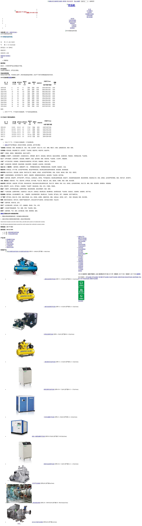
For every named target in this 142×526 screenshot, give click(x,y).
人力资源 (80, 269)
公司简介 (89, 12)
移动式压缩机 (72, 21)
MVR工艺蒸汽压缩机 (37, 522)
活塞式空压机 (13, 32)
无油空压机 (9, 242)
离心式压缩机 (10, 241)
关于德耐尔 (90, 10)
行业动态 (74, 25)
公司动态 (74, 26)
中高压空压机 (85, 278)
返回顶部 (80, 301)
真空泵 (72, 18)
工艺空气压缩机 (36, 483)
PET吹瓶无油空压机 (23, 251)
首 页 (89, 9)
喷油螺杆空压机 (11, 239)
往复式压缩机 (72, 20)
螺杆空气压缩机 (82, 238)
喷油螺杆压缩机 (89, 14)
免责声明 (138, 274)
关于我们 (80, 257)
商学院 (64, 1)
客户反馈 (80, 252)
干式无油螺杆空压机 (49, 417)
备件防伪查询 (81, 253)
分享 (2, 57)
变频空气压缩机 (94, 278)
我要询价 (3, 55)
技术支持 (80, 247)
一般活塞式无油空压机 (50, 361)
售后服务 (80, 260)
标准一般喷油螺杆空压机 (38, 436)
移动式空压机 (10, 247)
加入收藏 (77, 1)
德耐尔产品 (81, 236)
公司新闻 (80, 263)
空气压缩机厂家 (96, 277)
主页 (7, 32)
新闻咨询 (80, 261)
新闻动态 (72, 23)
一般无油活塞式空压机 (50, 306)
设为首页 (70, 1)
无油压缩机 (90, 15)
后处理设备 (135, 277)
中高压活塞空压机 (13, 234)
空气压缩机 (89, 277)
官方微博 (59, 1)
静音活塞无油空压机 (13, 232)
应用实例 (80, 266)
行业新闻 (80, 264)
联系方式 (80, 255)
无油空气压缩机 (82, 239)
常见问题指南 (81, 249)
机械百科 (80, 267)
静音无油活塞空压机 (49, 464)
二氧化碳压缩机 (36, 502)
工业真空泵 (9, 245)
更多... (19, 523)
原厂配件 (80, 250)
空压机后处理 (81, 246)
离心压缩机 (90, 17)
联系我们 (72, 28)
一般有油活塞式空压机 (50, 279)
